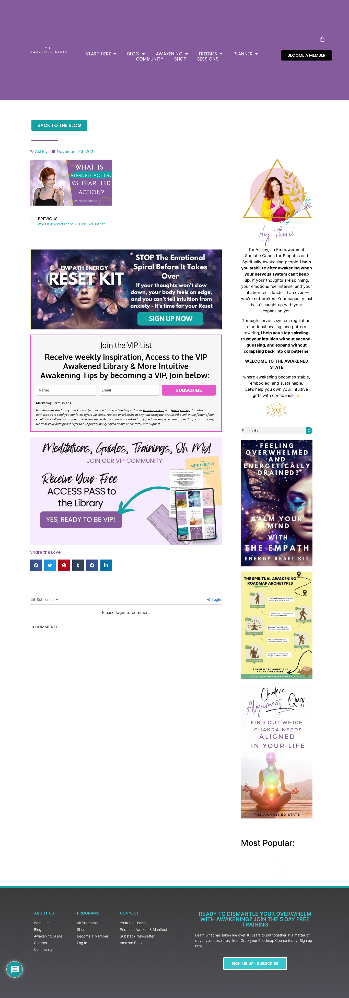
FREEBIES (208, 53)
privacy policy (180, 410)
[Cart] (322, 39)
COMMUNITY (150, 59)
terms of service (153, 410)
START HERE (98, 53)
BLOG (133, 53)
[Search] (309, 430)
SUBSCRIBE (189, 390)
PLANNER (243, 53)
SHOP (180, 59)
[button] (36, 565)
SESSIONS (208, 59)
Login (216, 599)
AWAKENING (169, 53)
